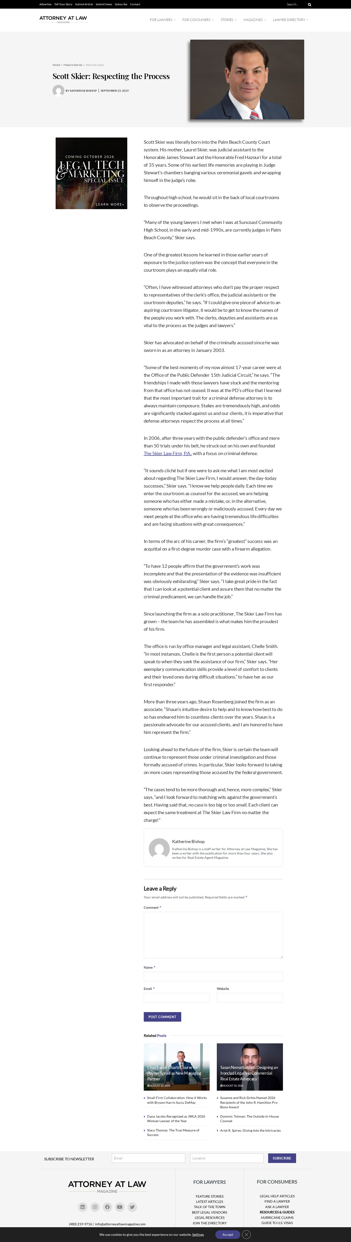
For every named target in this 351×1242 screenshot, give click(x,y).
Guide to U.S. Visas (277, 1223)
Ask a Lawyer (277, 1207)
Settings (198, 1234)
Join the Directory (209, 1223)
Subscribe (121, 4)
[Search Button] (309, 4)
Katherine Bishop (188, 841)
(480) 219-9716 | (81, 1224)
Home (56, 65)
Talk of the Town (209, 1207)
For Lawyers (161, 20)
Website (223, 989)
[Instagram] (95, 1207)
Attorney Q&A (95, 65)
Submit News (104, 4)
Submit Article (84, 4)
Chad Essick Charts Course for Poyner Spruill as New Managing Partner (174, 1073)
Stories (227, 20)
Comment (153, 907)
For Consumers (196, 20)
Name (150, 967)
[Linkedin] (82, 1207)
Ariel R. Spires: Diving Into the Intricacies (250, 1130)
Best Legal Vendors (209, 1212)
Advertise (45, 4)
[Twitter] (132, 1207)
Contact (135, 4)
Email (149, 988)
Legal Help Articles (277, 1196)
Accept (228, 1234)
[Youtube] (120, 1207)
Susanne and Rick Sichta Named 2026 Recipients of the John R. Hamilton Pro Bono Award (248, 1102)
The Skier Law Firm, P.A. (167, 453)
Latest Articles (209, 1202)
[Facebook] (107, 1207)
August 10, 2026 (233, 1085)
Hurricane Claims (277, 1217)
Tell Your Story (63, 4)
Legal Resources (209, 1217)
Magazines (253, 20)
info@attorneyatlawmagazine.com (120, 1224)
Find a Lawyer (277, 1201)
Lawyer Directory (289, 20)
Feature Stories (73, 65)
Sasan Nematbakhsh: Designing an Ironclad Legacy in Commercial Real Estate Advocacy (249, 1073)
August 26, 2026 (159, 1085)
